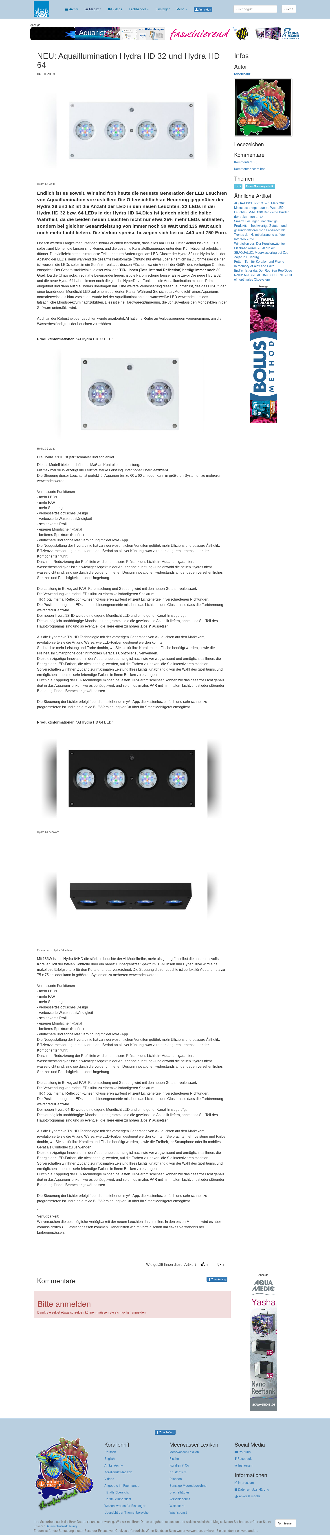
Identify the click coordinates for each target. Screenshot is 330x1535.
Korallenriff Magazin (118, 1472)
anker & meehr (249, 1496)
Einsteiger (163, 9)
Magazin (94, 9)
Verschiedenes (179, 1499)
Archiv (73, 9)
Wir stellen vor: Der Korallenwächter (259, 243)
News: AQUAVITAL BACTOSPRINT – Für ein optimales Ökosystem (263, 277)
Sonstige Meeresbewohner (188, 1485)
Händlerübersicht (116, 1492)
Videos (117, 9)
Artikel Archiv (113, 1465)
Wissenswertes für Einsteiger (124, 1505)
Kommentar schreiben (250, 168)
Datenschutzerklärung (253, 1489)
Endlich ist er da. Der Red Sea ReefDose (263, 270)
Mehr (180, 9)
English (109, 1458)
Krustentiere (178, 1472)
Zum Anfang (218, 1279)
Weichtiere (177, 1505)
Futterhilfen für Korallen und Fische (259, 261)
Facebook (244, 1458)
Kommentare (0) (245, 162)
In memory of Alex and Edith (254, 266)
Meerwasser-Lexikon (184, 1452)
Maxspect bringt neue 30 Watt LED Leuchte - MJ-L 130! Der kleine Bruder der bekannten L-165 (261, 212)
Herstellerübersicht (117, 1499)
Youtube (244, 1452)
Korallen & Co (179, 1465)
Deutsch (110, 1452)
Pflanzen (175, 1478)
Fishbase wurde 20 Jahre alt (254, 248)
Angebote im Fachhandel (122, 1485)
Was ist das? (178, 1512)
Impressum (245, 1482)
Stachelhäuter (179, 1492)
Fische (174, 1458)
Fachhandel (138, 9)
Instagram (245, 1465)
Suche (288, 9)
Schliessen (285, 1523)
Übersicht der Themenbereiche (126, 1512)
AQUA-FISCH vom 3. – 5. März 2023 (260, 203)
